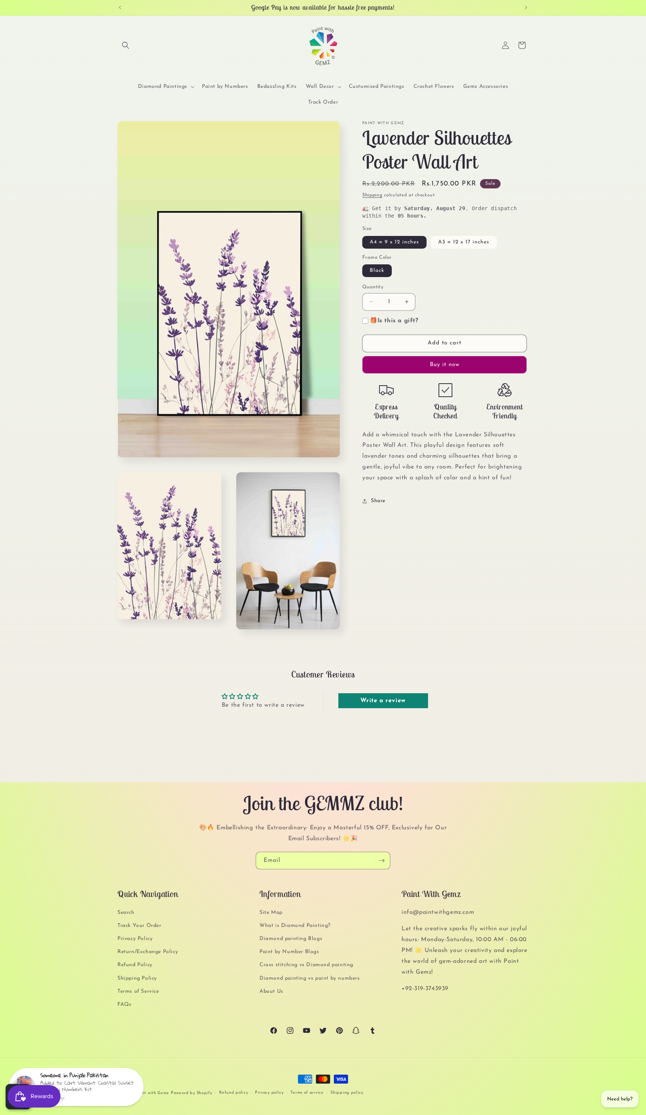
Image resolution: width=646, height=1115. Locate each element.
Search (126, 912)
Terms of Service (138, 991)
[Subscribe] (381, 860)
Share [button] (378, 501)
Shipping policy (346, 1093)
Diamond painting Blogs (290, 939)
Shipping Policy (137, 978)
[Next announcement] (526, 7)
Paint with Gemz (152, 1093)
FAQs (124, 1004)
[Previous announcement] (120, 7)
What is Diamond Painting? (294, 925)
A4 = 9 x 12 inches (394, 242)
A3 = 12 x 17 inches (463, 242)
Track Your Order (139, 925)
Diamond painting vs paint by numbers (309, 978)
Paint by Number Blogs (289, 952)
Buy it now (444, 365)
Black (377, 270)
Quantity (372, 287)
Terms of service (306, 1093)
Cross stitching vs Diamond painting (306, 965)
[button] (125, 45)
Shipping (372, 195)
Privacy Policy (135, 939)
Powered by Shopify (191, 1093)
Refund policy (233, 1093)
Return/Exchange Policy (147, 952)
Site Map (271, 912)
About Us (271, 991)
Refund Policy (135, 965)
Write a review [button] (382, 701)
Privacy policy (269, 1093)
